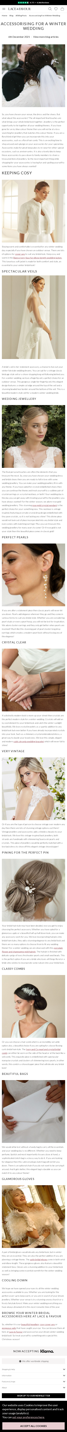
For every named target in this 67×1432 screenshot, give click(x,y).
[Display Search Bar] (50, 9)
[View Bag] (62, 9)
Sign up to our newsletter (33, 1395)
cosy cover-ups (47, 1324)
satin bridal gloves (38, 1259)
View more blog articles (46, 36)
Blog (11, 15)
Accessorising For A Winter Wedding (44, 15)
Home (4, 15)
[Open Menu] (4, 9)
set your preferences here (28, 1417)
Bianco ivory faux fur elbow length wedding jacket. (37, 257)
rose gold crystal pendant (44, 505)
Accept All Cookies (33, 1425)
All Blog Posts (21, 15)
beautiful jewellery (30, 1324)
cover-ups (20, 254)
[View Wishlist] (56, 9)
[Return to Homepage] (19, 9)
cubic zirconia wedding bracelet (29, 741)
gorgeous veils (9, 1328)
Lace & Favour (16, 1331)
